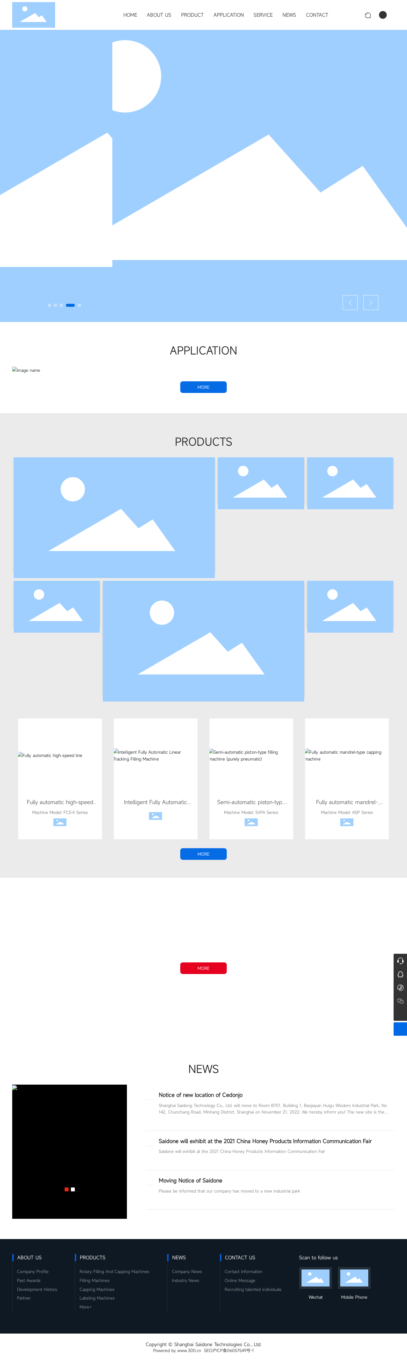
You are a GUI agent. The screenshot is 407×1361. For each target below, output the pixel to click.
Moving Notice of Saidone (190, 1180)
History (160, 1017)
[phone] (400, 987)
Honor (203, 1017)
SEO (208, 1350)
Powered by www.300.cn (177, 1350)
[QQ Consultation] (400, 974)
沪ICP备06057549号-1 (233, 1350)
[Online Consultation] (400, 960)
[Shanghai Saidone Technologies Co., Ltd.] (400, 1000)
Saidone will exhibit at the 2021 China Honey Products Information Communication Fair (265, 1141)
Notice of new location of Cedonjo (201, 1094)
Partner (247, 1017)
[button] (49, 305)
